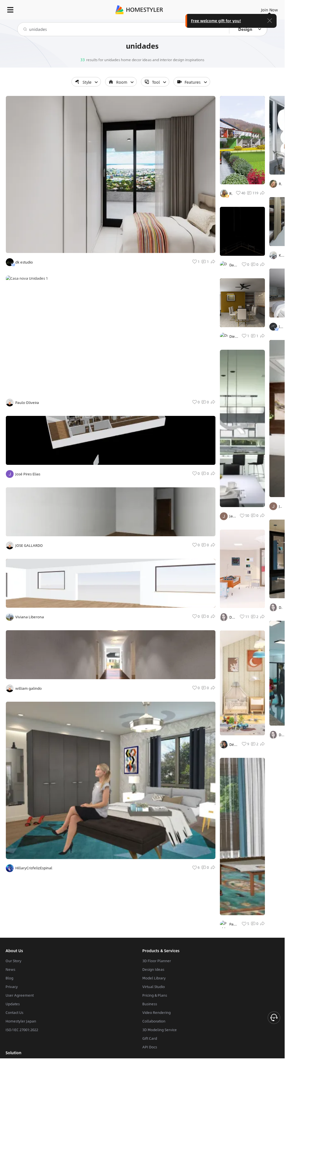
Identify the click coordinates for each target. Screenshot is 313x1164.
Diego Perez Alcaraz (233, 336)
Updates (13, 1004)
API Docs (149, 1047)
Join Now (269, 10)
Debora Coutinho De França (232, 617)
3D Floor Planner (156, 961)
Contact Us (14, 1012)
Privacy (12, 986)
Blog (9, 978)
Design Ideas (153, 969)
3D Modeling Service (159, 1030)
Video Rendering (156, 1012)
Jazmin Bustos (232, 516)
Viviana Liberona (29, 617)
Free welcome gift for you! (216, 20)
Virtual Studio (153, 986)
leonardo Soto (281, 326)
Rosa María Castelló (230, 193)
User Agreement (20, 995)
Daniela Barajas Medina (233, 265)
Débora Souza (233, 744)
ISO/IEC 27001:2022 (22, 1030)
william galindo (28, 688)
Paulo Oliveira (27, 402)
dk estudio (24, 262)
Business (149, 1004)
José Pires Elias (27, 474)
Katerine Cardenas (281, 255)
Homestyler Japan (21, 1021)
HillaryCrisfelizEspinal (33, 868)
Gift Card (149, 1038)
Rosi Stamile (280, 184)
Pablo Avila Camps (233, 924)
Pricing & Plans (154, 995)
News (10, 969)
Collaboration (153, 1021)
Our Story (13, 961)
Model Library (154, 978)
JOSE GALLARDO (29, 545)
